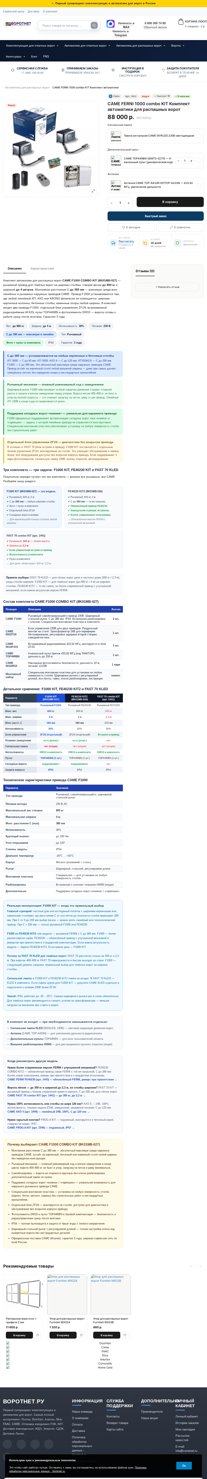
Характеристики (42, 268)
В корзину (170, 202)
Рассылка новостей (182, 1437)
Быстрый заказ (155, 216)
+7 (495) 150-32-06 (32, 72)
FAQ (46, 56)
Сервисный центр (13, 11)
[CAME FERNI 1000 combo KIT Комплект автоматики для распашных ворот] (51, 149)
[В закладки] (37, 1335)
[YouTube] (7, 1444)
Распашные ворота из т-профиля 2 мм (21, 1320)
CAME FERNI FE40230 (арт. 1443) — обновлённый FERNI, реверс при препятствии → (62, 1079)
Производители (152, 1411)
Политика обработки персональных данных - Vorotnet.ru (82, 1446)
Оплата (77, 1424)
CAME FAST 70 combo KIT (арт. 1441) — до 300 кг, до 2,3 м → (46, 1095)
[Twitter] (21, 1444)
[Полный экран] (93, 191)
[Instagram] (35, 1444)
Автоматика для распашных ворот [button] (139, 45)
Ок (184, 1465)
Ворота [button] (176, 45)
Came (115, 96)
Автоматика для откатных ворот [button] (85, 45)
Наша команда (82, 1411)
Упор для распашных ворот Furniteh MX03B (110, 1320)
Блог (34, 56)
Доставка (33, 11)
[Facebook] (48, 1444)
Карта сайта (115, 1429)
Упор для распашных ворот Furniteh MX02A (67, 1320)
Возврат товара (117, 1423)
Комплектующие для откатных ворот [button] (31, 45)
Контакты (113, 1416)
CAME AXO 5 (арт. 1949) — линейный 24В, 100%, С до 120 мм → (48, 1111)
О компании (50, 11)
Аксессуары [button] (14, 56)
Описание (15, 268)
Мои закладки (185, 1429)
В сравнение (182, 227)
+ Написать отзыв (167, 287)
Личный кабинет (186, 1416)
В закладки (133, 227)
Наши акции (149, 1418)
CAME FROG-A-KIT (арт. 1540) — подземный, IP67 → (41, 1127)
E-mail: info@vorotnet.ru (186, 1448)
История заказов (187, 1423)
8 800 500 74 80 (155, 23)
